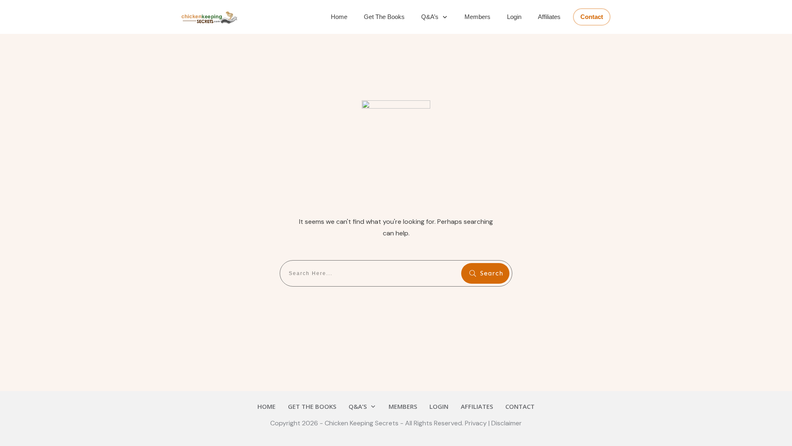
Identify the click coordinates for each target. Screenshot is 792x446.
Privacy (476, 423)
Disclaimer (506, 423)
